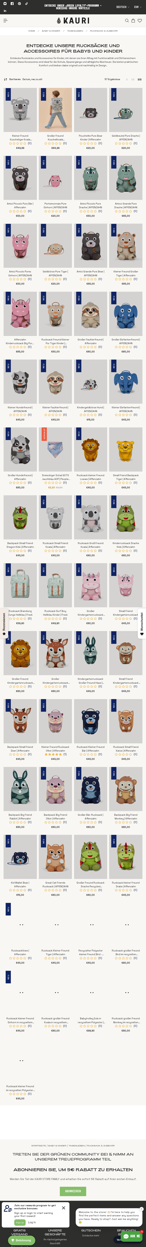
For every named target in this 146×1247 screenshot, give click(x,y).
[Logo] (73, 21)
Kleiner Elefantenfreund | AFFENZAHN (126, 409)
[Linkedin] (5, 10)
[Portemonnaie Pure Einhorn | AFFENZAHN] (55, 178)
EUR (136, 7)
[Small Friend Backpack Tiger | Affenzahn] (125, 449)
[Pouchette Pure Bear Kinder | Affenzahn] (90, 110)
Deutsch (121, 7)
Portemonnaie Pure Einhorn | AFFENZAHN (55, 205)
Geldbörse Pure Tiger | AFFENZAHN (55, 273)
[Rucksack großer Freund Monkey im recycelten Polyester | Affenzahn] (125, 993)
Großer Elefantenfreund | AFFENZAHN (126, 341)
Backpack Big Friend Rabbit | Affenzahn (20, 816)
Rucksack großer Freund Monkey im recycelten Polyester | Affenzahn (126, 1020)
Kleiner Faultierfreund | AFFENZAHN (55, 409)
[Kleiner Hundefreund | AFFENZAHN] (20, 382)
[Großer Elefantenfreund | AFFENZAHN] (125, 314)
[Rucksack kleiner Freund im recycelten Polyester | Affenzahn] (20, 1060)
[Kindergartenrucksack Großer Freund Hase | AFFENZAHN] (90, 653)
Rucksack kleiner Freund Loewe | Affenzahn (90, 477)
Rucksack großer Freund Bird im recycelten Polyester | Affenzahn (126, 952)
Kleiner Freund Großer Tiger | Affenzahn (126, 273)
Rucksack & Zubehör (104, 31)
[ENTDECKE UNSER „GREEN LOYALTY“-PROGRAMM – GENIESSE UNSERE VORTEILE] (72, 7)
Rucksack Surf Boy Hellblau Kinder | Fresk (55, 613)
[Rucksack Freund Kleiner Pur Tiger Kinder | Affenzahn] (55, 314)
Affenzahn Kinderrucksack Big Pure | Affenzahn (20, 341)
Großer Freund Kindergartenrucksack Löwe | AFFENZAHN (20, 681)
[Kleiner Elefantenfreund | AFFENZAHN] (125, 382)
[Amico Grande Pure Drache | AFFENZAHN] (125, 178)
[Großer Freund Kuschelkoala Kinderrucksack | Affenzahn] (55, 110)
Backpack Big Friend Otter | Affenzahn (55, 816)
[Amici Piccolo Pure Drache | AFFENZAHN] (90, 178)
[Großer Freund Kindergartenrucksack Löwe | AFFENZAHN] (20, 653)
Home (31, 31)
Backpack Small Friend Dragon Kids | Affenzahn (20, 545)
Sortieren (25, 79)
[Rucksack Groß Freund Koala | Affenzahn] (90, 517)
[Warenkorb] (133, 20)
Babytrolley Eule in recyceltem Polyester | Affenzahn (90, 1020)
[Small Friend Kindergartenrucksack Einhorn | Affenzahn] (125, 585)
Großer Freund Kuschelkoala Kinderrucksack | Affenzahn (55, 138)
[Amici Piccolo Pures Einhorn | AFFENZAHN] (20, 246)
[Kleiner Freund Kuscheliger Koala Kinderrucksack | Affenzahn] (20, 110)
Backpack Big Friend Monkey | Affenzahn (125, 816)
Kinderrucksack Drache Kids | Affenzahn (126, 545)
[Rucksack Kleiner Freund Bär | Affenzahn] (90, 721)
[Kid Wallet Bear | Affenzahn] (20, 857)
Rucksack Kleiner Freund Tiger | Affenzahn (55, 952)
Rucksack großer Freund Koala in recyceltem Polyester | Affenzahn (55, 1020)
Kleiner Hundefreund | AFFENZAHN (20, 409)
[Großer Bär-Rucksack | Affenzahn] (90, 789)
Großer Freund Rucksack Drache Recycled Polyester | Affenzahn (91, 885)
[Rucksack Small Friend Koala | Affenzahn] (55, 517)
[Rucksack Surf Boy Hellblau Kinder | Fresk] (55, 585)
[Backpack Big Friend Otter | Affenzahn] (55, 789)
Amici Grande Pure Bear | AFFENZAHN (90, 273)
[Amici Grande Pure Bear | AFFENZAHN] (90, 246)
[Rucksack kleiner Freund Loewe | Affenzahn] (90, 449)
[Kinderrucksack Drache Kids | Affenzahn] (125, 517)
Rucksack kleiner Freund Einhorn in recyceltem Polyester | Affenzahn (20, 1020)
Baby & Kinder (51, 31)
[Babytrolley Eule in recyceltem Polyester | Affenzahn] (90, 993)
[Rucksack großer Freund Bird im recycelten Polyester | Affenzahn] (125, 925)
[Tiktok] (26, 3)
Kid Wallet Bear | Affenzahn (20, 884)
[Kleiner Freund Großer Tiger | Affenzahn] (125, 246)
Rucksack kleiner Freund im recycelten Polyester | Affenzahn (20, 1088)
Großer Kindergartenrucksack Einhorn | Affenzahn (90, 613)
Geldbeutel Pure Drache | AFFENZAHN (126, 137)
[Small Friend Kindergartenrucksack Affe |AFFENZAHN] (125, 653)
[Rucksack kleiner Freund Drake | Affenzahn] (125, 857)
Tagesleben (75, 31)
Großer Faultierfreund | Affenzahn (90, 341)
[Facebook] (12, 3)
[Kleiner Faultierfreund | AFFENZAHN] (55, 382)
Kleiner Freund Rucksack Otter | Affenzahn (55, 749)
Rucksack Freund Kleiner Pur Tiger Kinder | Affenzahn (55, 341)
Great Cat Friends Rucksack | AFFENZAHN (55, 884)
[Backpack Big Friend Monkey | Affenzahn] (125, 789)
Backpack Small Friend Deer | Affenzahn (20, 749)
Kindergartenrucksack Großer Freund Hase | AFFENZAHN (90, 681)
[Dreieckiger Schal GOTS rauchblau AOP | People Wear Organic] (55, 449)
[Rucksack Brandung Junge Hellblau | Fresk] (20, 585)
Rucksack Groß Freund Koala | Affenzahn (90, 545)
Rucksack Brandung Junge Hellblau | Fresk (20, 613)
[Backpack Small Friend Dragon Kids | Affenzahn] (20, 517)
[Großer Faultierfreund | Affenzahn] (90, 314)
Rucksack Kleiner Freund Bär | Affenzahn (91, 749)
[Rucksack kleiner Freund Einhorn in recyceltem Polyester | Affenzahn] (20, 993)
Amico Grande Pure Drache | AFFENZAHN (125, 205)
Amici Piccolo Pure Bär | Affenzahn (20, 205)
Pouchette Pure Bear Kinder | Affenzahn (90, 137)
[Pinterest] (19, 3)
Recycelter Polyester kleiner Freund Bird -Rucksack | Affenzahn (90, 952)
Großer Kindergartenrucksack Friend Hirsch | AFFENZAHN (55, 681)
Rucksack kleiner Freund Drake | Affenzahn (126, 884)
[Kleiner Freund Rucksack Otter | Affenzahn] (55, 721)
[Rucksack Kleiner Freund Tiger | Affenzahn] (55, 925)
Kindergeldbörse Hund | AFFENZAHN (90, 409)
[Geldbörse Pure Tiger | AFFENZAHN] (55, 246)
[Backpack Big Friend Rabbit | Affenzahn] (20, 789)
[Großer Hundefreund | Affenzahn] (20, 449)
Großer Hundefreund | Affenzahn (20, 477)
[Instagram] (5, 3)
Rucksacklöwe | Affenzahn (20, 952)
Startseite (38, 1146)
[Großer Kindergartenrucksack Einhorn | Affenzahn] (90, 585)
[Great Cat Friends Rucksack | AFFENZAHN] (55, 857)
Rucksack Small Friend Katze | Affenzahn (126, 749)
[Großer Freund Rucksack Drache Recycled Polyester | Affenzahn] (90, 857)
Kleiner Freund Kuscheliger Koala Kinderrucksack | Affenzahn (20, 138)
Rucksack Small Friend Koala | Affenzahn (55, 545)
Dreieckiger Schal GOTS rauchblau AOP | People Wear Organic (55, 477)
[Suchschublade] (126, 20)
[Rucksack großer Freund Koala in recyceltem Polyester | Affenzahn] (55, 993)
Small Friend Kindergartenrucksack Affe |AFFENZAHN (126, 681)
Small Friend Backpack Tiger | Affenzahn (126, 477)
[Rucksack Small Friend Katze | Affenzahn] (125, 721)
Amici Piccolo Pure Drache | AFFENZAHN (90, 205)
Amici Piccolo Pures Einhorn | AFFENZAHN (20, 273)
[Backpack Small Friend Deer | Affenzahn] (20, 721)
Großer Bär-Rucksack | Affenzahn (90, 816)
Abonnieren (73, 1191)
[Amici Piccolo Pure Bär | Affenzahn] (20, 178)
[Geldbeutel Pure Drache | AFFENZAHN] (125, 110)
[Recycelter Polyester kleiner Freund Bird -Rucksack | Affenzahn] (90, 925)
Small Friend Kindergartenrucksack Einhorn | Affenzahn (126, 613)
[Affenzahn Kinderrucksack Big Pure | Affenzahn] (20, 314)
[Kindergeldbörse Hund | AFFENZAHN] (90, 382)
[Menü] (5, 21)
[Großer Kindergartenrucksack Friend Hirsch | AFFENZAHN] (55, 653)
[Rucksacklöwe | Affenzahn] (20, 925)
